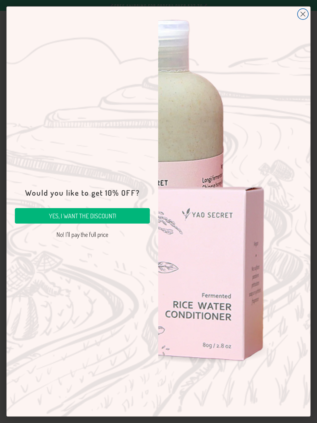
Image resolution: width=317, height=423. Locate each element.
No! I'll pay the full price (82, 234)
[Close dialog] (302, 14)
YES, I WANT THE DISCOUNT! (82, 216)
